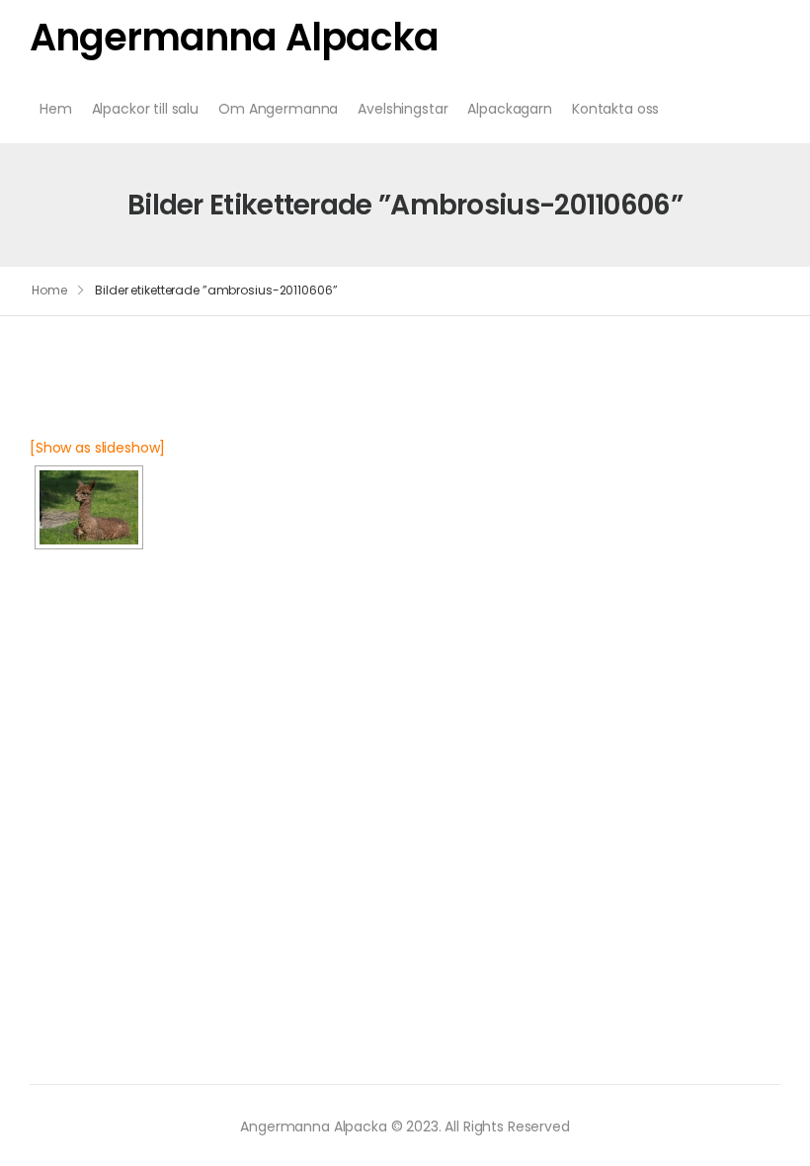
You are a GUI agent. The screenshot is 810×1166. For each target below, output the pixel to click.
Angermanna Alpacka (234, 37)
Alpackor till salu (145, 109)
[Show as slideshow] (97, 448)
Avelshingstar (402, 109)
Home (49, 290)
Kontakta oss (615, 109)
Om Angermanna (278, 109)
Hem (56, 109)
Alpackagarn (509, 109)
